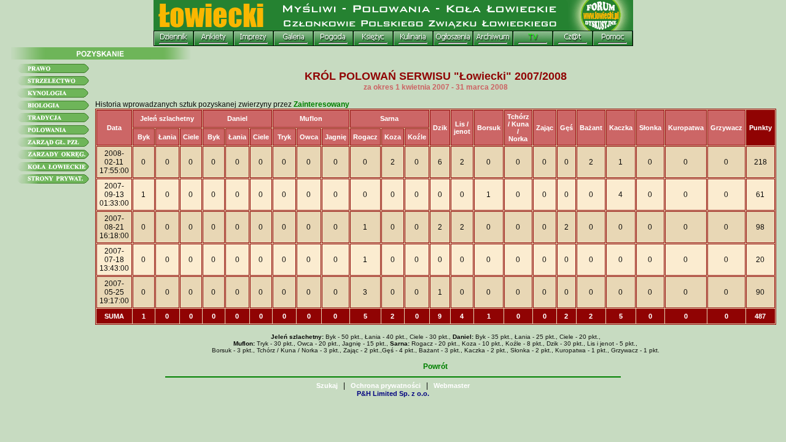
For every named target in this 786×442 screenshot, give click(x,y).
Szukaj (327, 385)
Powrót (435, 366)
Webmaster (452, 385)
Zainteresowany (321, 104)
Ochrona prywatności (386, 385)
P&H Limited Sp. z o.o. (393, 393)
